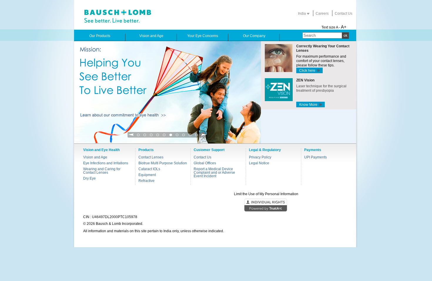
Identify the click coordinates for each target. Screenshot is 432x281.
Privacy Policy (260, 157)
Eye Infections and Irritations (105, 163)
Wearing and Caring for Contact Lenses (101, 171)
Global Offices (205, 163)
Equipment (147, 175)
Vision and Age (95, 157)
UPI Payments (315, 157)
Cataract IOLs (149, 169)
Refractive (146, 181)
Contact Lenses (150, 157)
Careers (322, 13)
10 (196, 136)
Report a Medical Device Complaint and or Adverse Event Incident (214, 172)
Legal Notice (259, 163)
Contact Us (343, 13)
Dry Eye (89, 178)
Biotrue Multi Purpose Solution (162, 163)
